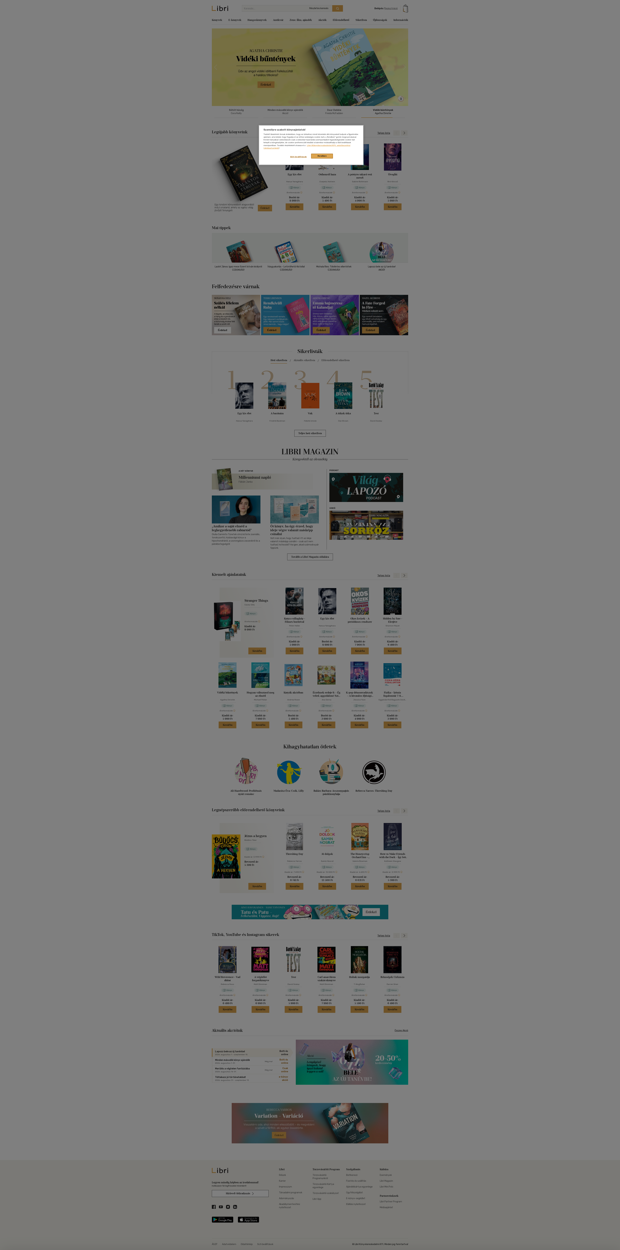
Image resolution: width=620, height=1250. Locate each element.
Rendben (322, 156)
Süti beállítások (298, 157)
